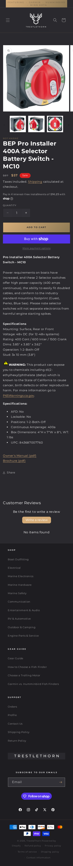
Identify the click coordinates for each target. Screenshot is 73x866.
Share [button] (11, 472)
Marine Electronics (20, 576)
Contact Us (15, 723)
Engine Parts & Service (23, 635)
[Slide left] (4, 125)
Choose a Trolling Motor (24, 675)
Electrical (14, 567)
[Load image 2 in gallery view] (36, 124)
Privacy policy (53, 845)
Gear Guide (15, 658)
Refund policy (33, 845)
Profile (12, 715)
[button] (8, 20)
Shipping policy (50, 851)
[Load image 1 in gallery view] (18, 124)
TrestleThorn (33, 840)
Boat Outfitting (18, 559)
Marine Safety (17, 593)
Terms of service (27, 851)
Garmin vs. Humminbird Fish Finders (33, 683)
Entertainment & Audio (24, 610)
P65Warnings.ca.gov (18, 395)
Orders (12, 706)
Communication (19, 601)
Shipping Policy (19, 732)
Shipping (35, 181)
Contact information (38, 857)
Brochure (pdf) (14, 461)
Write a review (37, 520)
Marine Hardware (20, 584)
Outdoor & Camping (21, 627)
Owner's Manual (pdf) (19, 455)
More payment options (37, 248)
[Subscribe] (60, 782)
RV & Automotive (19, 618)
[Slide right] (68, 125)
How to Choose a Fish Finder (27, 666)
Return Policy (17, 740)
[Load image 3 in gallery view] (55, 124)
